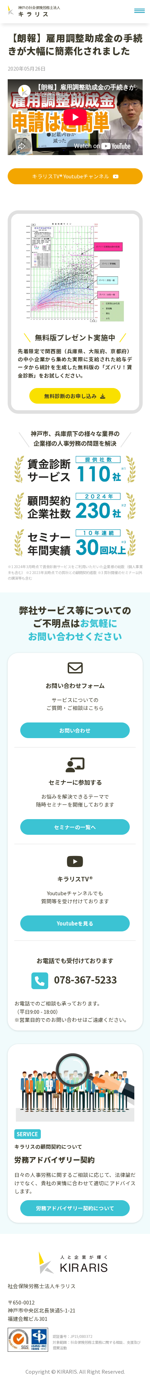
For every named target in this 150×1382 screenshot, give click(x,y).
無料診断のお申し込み (70, 395)
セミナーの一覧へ (75, 827)
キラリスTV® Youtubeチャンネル (70, 176)
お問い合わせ (75, 730)
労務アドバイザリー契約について (75, 1208)
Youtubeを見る (75, 923)
